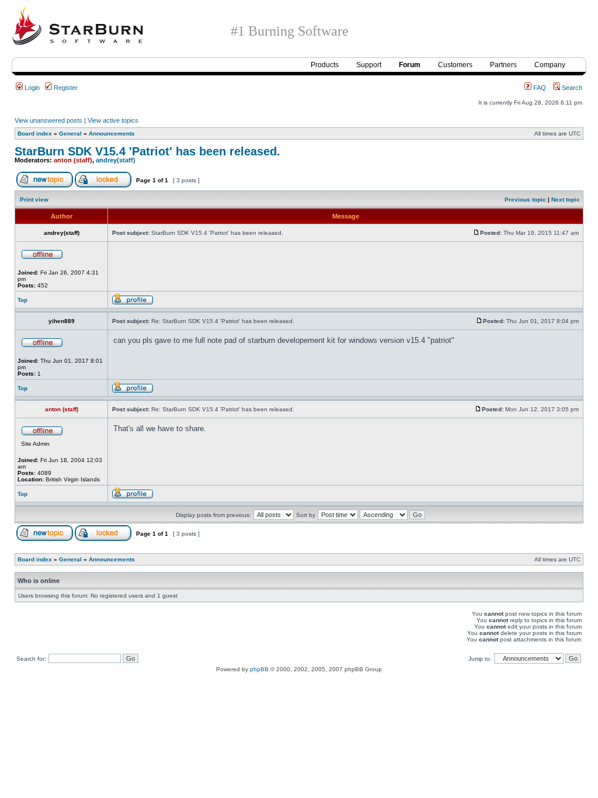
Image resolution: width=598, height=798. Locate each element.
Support (368, 65)
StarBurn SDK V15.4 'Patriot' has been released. (147, 151)
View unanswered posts (48, 120)
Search (571, 87)
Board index (35, 133)
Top (22, 300)
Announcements (112, 133)
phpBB (259, 669)
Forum (409, 65)
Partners (503, 65)
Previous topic (525, 199)
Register (65, 87)
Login (31, 87)
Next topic (565, 199)
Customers (455, 65)
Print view (34, 199)
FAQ (538, 87)
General (70, 133)
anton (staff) (73, 160)
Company (549, 65)
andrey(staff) (115, 160)
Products (325, 65)
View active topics (113, 120)
